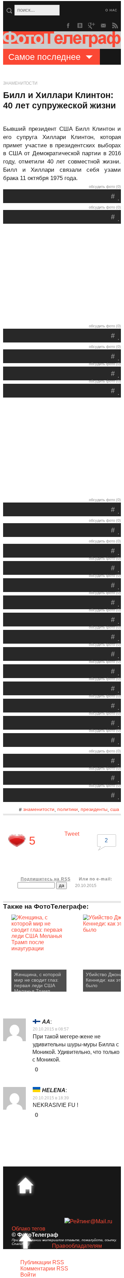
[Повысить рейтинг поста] (16, 840)
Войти (28, 1275)
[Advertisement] (62, 275)
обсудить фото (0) (105, 186)
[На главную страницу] (25, 1185)
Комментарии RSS (44, 1268)
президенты (94, 809)
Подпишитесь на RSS (46, 879)
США (114, 809)
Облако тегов (28, 1229)
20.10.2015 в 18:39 (51, 1098)
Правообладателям (77, 1246)
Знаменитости (20, 83)
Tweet (71, 834)
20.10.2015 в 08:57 (51, 1029)
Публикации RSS (42, 1262)
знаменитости (38, 809)
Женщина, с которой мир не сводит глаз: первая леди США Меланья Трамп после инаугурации (37, 982)
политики (67, 809)
